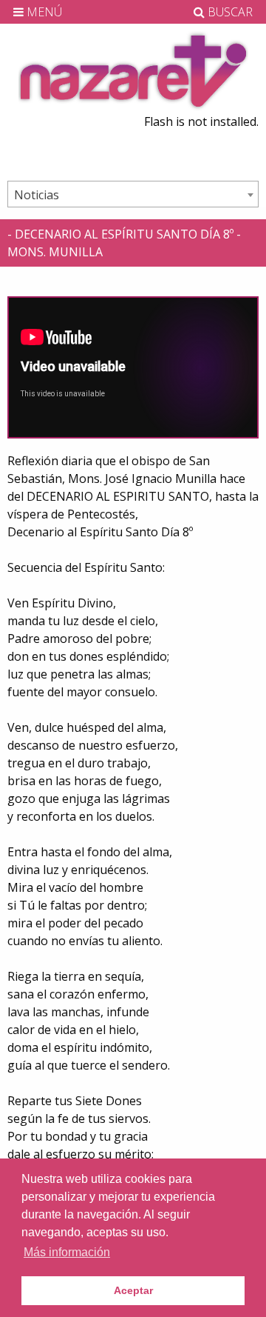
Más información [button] (67, 1252)
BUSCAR (229, 12)
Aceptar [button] (133, 1290)
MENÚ (43, 12)
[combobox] (133, 194)
